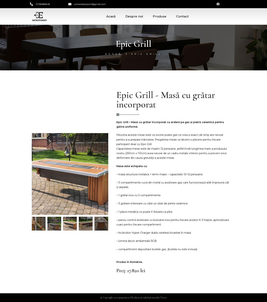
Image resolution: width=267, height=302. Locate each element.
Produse (159, 16)
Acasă (111, 16)
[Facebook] (218, 4)
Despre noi (134, 16)
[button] (35, 174)
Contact (182, 16)
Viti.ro (163, 297)
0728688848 (43, 4)
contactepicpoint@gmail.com (90, 4)
